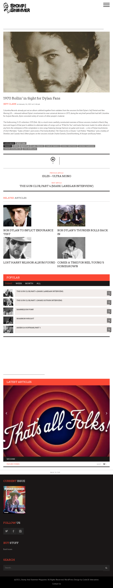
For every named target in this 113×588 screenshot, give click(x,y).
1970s (15, 146)
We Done (11, 459)
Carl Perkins (37, 146)
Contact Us (56, 583)
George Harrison (86, 146)
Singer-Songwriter (12, 149)
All (39, 283)
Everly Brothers (69, 146)
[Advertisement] (53, 23)
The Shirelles (30, 149)
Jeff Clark (9, 104)
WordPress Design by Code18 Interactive (81, 579)
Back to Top (55, 472)
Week (19, 283)
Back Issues (7, 549)
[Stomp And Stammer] (43, 7)
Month (29, 283)
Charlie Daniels (52, 146)
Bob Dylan (25, 146)
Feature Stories (13, 464)
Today (8, 283)
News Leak (21, 143)
